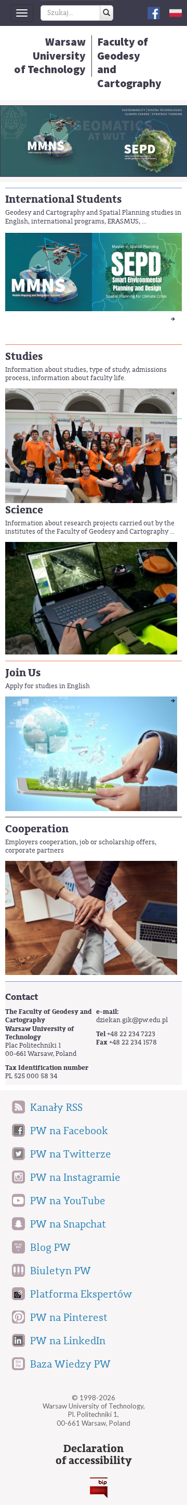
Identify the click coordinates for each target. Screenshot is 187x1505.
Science (24, 510)
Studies (24, 356)
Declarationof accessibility (93, 1454)
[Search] (106, 13)
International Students (63, 199)
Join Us (23, 672)
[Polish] (175, 12)
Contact (21, 997)
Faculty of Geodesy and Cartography (129, 62)
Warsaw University (50, 55)
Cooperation (37, 829)
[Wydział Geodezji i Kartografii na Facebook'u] (154, 12)
